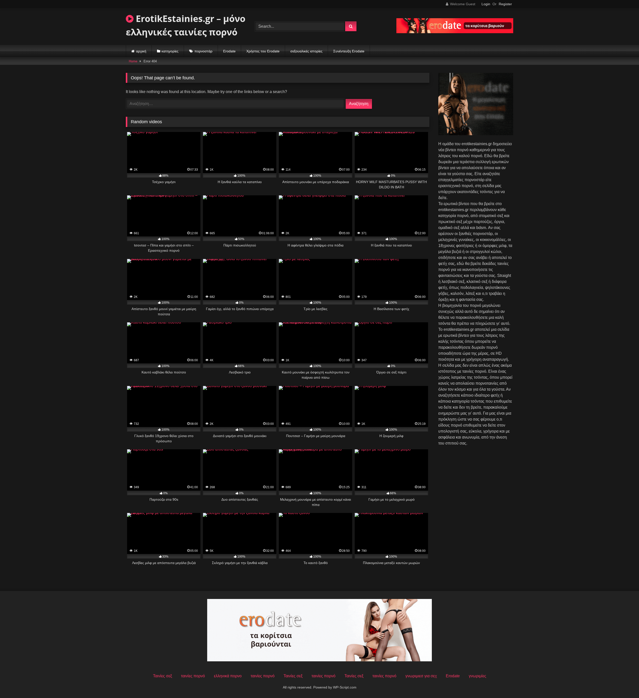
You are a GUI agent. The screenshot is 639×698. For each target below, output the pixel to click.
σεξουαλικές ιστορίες (306, 51)
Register (505, 4)
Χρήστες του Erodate (263, 51)
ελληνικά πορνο (228, 676)
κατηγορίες (169, 51)
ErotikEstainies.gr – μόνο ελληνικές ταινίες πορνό (185, 25)
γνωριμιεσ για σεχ (421, 676)
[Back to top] (623, 683)
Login (485, 4)
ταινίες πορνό (193, 676)
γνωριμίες (477, 676)
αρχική (141, 51)
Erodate (229, 51)
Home (133, 61)
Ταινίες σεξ (162, 676)
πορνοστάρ (203, 51)
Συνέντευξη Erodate (348, 51)
